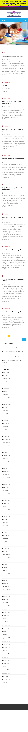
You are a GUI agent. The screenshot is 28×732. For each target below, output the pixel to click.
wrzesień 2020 (6, 596)
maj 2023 (5, 497)
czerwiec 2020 (6, 605)
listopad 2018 (6, 641)
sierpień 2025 (6, 410)
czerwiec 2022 (6, 529)
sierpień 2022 (6, 522)
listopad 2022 (6, 513)
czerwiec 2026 (6, 378)
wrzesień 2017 (6, 682)
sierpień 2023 (6, 487)
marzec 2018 (6, 663)
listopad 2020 (6, 589)
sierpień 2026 (6, 372)
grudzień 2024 (6, 436)
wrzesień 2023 (6, 484)
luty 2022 (5, 541)
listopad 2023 (6, 477)
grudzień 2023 (6, 474)
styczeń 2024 (6, 471)
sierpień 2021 (6, 561)
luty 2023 (5, 506)
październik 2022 (7, 516)
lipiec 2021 (5, 564)
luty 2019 (5, 631)
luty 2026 (5, 391)
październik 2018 (7, 644)
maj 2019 (5, 621)
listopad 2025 (6, 401)
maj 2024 (5, 458)
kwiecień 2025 (6, 423)
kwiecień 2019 (6, 625)
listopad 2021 (6, 551)
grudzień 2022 (6, 509)
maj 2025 (5, 420)
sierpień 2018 (6, 650)
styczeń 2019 (6, 634)
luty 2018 (5, 666)
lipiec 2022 (5, 525)
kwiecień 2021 (6, 573)
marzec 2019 (6, 628)
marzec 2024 (6, 465)
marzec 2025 (6, 426)
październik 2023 (7, 481)
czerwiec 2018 (6, 654)
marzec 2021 (6, 577)
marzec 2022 (6, 538)
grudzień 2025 (6, 397)
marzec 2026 (6, 388)
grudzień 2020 (6, 586)
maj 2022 (5, 532)
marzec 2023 (6, 503)
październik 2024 (7, 442)
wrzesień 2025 (6, 407)
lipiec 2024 (5, 452)
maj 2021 (5, 570)
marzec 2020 (6, 615)
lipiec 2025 (5, 413)
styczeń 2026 (6, 394)
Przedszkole (7, 52)
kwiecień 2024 (6, 461)
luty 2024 (5, 468)
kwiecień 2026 (6, 385)
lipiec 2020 (5, 602)
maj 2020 (5, 609)
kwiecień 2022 (6, 535)
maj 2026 (5, 381)
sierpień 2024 (6, 449)
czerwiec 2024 (6, 455)
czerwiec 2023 (6, 493)
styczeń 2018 (6, 670)
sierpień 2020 (6, 599)
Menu (5, 20)
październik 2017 (7, 679)
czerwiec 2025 (6, 417)
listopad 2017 (6, 676)
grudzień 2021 (6, 548)
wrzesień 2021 (6, 557)
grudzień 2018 (6, 637)
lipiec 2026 (5, 375)
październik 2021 (7, 554)
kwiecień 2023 (6, 500)
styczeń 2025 (6, 433)
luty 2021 (5, 580)
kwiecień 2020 (6, 612)
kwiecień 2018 (6, 660)
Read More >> (5, 75)
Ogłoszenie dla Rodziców (9, 365)
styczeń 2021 (6, 583)
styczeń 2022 (6, 545)
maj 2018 (5, 657)
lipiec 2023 (5, 490)
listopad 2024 (6, 439)
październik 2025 (7, 404)
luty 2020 (5, 618)
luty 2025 (5, 429)
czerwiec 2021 (6, 567)
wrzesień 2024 (6, 445)
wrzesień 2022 (6, 519)
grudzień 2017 (6, 673)
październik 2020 (7, 593)
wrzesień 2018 (6, 647)
